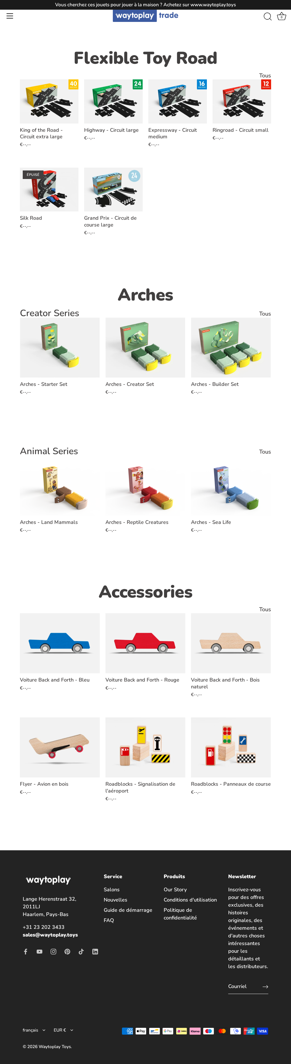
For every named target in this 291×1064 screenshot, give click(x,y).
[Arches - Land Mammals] (60, 486)
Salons (112, 889)
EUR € (60, 1030)
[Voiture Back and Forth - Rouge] (145, 643)
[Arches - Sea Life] (231, 486)
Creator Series (49, 313)
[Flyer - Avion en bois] (60, 747)
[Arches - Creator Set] (145, 348)
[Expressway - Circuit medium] (177, 101)
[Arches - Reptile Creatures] (145, 486)
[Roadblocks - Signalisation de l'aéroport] (145, 747)
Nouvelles (115, 899)
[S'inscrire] (265, 986)
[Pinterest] (67, 951)
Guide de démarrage (128, 910)
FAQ (109, 920)
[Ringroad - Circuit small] (242, 101)
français (30, 1030)
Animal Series (49, 451)
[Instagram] (53, 951)
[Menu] (10, 16)
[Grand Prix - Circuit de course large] (113, 190)
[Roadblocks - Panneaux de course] (231, 747)
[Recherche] (267, 17)
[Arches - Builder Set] (231, 348)
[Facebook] (25, 951)
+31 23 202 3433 (44, 927)
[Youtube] (39, 951)
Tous (265, 75)
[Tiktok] (81, 951)
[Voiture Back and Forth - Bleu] (60, 643)
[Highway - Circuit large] (113, 101)
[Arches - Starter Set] (60, 348)
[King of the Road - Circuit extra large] (49, 101)
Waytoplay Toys (55, 1046)
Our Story (175, 889)
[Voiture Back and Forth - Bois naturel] (231, 643)
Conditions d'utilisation (190, 899)
